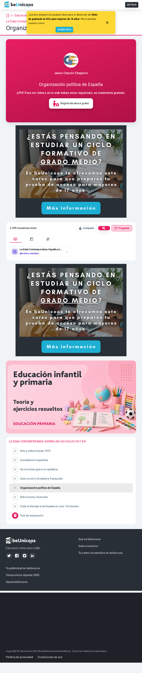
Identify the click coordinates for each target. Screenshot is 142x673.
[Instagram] (24, 556)
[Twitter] (9, 556)
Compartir (88, 228)
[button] (71, 451)
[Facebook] (17, 556)
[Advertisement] (71, 618)
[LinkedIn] (32, 556)
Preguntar (123, 228)
